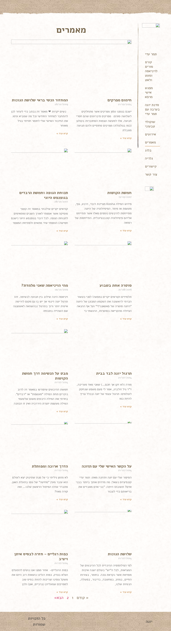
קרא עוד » (126, 138)
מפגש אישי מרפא (149, 92)
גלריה (149, 158)
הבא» (58, 597)
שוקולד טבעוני (150, 124)
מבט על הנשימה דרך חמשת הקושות (45, 376)
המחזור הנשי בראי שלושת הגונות (40, 100)
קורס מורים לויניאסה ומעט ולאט (151, 71)
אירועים (150, 134)
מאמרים (150, 142)
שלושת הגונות (120, 554)
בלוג (148, 150)
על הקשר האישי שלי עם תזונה (107, 466)
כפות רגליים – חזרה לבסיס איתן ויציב (41, 556)
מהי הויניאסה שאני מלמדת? (44, 285)
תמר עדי (151, 54)
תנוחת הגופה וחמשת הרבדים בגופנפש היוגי (43, 195)
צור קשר (151, 174)
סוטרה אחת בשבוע (116, 285)
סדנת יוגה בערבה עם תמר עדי (152, 109)
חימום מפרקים (120, 100)
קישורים (151, 166)
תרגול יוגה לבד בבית (114, 373)
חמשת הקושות (119, 192)
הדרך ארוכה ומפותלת (50, 466)
